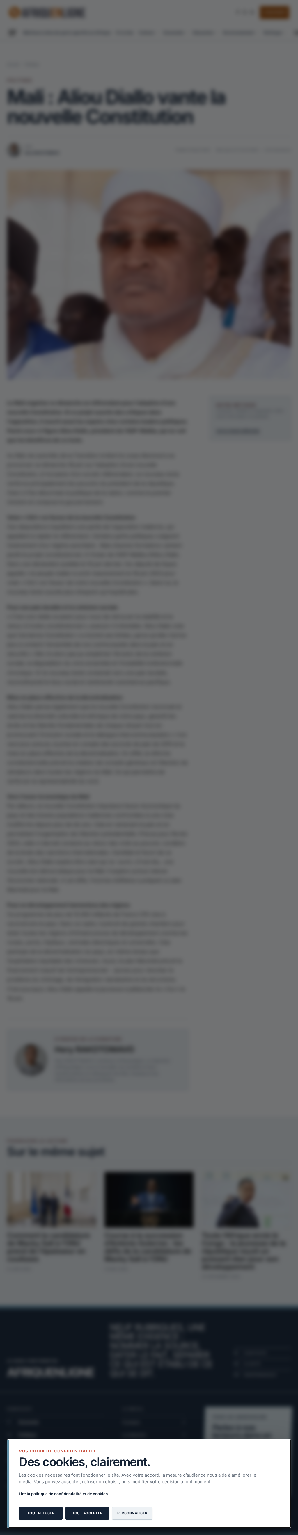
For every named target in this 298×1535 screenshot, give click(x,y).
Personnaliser (132, 1513)
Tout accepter (87, 1513)
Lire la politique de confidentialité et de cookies (63, 1493)
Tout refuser (40, 1513)
